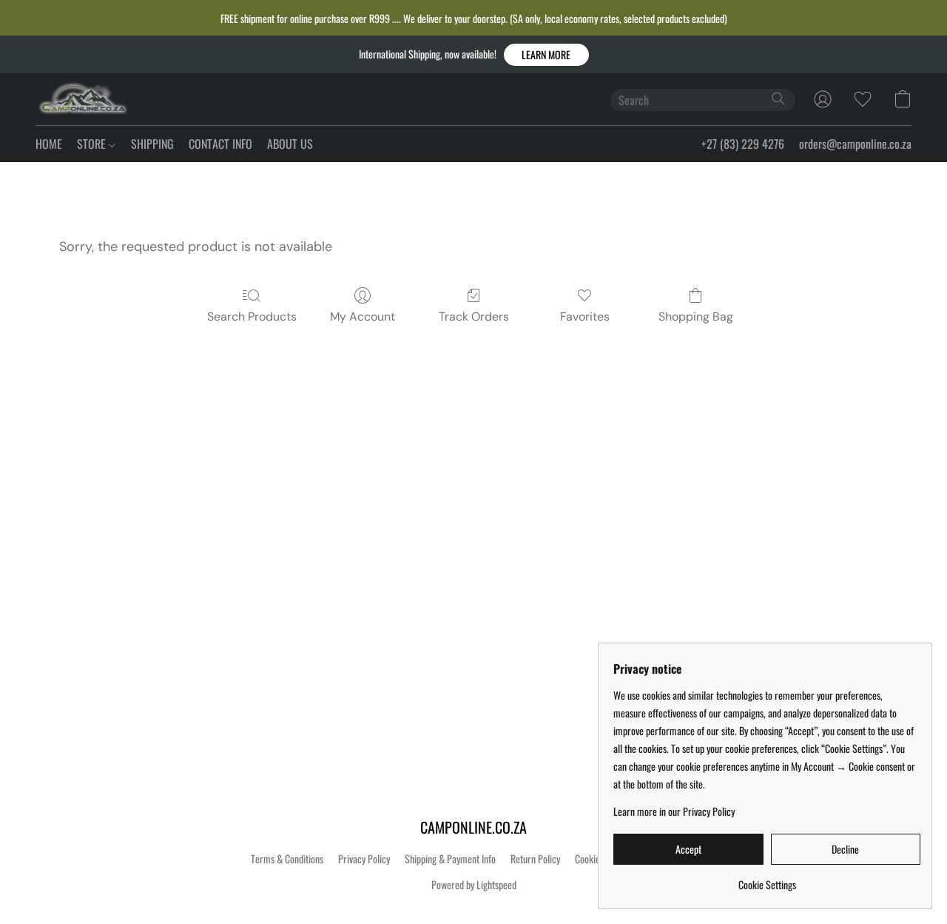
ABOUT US (290, 144)
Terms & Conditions (287, 858)
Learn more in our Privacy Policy (674, 811)
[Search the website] (778, 98)
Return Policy (535, 858)
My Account (362, 316)
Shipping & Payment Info (450, 858)
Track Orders (474, 316)
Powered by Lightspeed (473, 884)
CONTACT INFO (220, 144)
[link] (766, 879)
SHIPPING (152, 144)
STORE (93, 144)
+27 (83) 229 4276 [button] (742, 144)
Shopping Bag (695, 316)
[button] (546, 55)
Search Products (252, 316)
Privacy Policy (364, 858)
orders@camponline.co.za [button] (855, 144)
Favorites (585, 316)
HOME (49, 144)
